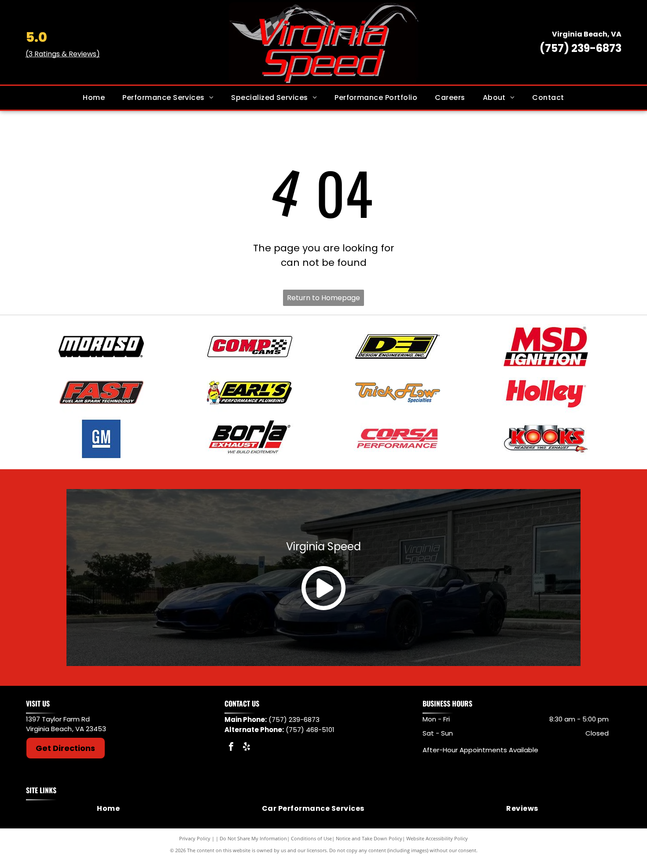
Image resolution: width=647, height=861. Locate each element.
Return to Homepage (323, 298)
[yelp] (246, 747)
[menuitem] (94, 97)
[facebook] (231, 747)
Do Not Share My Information (253, 838)
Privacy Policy (194, 838)
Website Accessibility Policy (437, 838)
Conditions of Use (311, 838)
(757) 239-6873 (580, 48)
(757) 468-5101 (310, 729)
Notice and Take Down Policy (369, 838)
